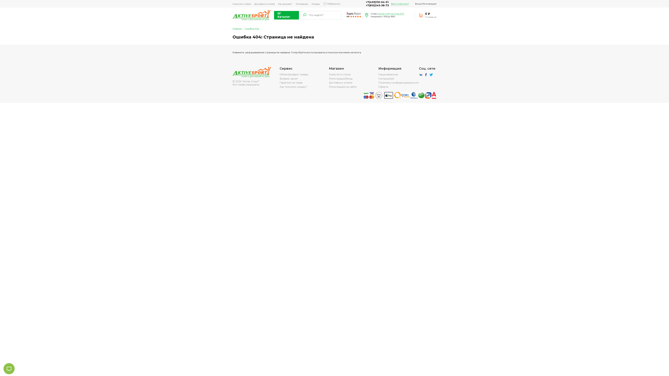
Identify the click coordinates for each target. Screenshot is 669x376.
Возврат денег (289, 78)
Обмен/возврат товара (294, 74)
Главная (237, 28)
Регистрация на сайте (343, 86)
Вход (418, 3)
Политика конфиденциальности (398, 82)
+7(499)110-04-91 (377, 2)
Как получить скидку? (293, 86)
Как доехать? (285, 4)
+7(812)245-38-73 (377, 5)
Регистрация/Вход (340, 78)
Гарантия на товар (291, 82)
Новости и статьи (242, 4)
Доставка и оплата (265, 4)
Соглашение (386, 78)
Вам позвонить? (400, 3)
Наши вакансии (388, 74)
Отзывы (316, 4)
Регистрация (429, 3)
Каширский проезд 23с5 (390, 13)
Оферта (383, 86)
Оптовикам (302, 4)
